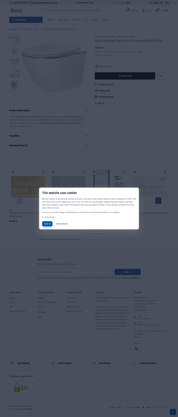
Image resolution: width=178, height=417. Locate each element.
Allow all (47, 223)
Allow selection (62, 223)
